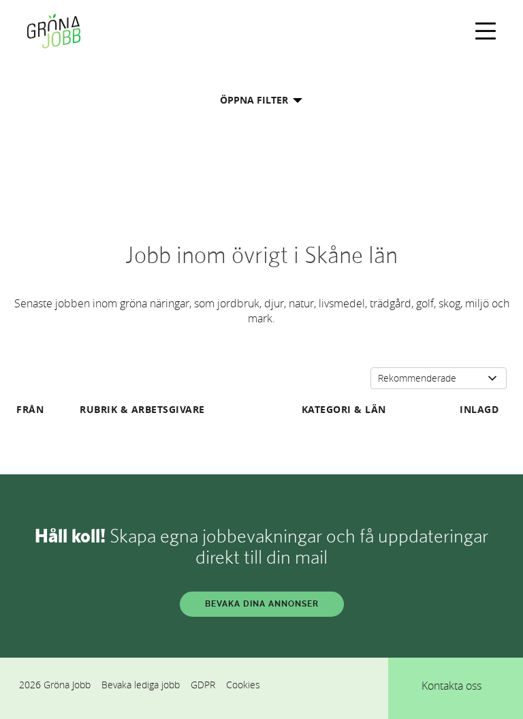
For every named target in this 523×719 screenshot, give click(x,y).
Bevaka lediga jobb (140, 684)
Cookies (243, 684)
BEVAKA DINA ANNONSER (262, 604)
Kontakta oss (451, 685)
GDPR (203, 684)
